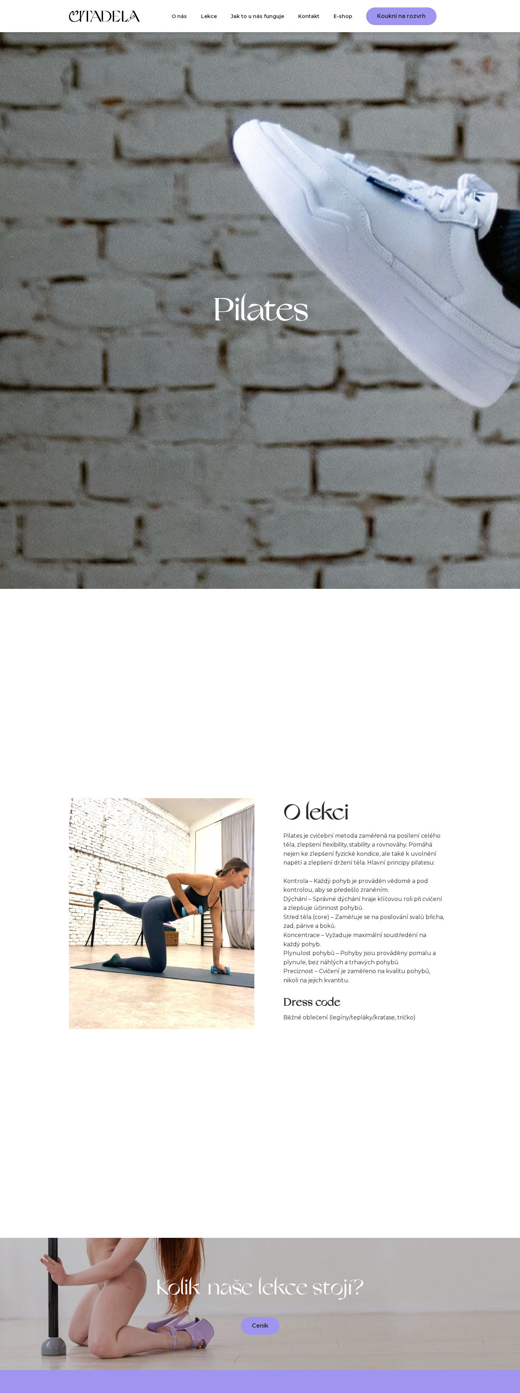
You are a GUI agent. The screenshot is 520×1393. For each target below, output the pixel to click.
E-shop (343, 16)
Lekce (209, 16)
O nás (179, 16)
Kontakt (308, 16)
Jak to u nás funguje (257, 16)
